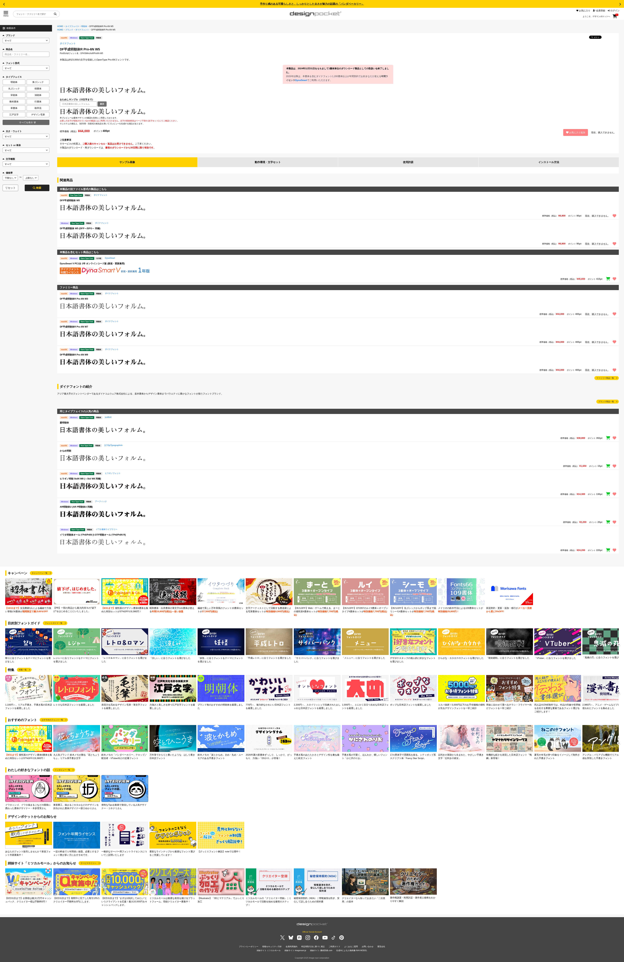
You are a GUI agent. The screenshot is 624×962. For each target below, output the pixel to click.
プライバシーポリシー (248, 946)
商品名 (9, 49)
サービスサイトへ (88, 863)
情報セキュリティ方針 (272, 946)
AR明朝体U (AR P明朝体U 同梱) (76, 506)
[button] (4, 4)
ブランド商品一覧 (606, 401)
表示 (102, 104)
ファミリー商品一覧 (605, 378)
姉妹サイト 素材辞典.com (321, 950)
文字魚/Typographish (113, 445)
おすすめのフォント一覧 (52, 720)
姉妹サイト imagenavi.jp (295, 950)
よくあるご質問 (351, 946)
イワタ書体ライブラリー (106, 529)
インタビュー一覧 (62, 770)
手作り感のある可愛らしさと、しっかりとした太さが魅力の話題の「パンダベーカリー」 (312, 3)
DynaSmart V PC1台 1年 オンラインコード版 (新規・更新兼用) (92, 263)
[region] (338, 111)
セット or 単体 (13, 145)
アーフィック (101, 501)
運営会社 (381, 946)
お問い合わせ (367, 946)
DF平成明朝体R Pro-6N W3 (74, 298)
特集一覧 (23, 670)
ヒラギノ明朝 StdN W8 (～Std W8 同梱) (80, 478)
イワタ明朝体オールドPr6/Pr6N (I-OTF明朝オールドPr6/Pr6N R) (93, 534)
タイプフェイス (72, 26)
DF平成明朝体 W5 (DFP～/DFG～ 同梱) (80, 228)
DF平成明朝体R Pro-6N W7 (74, 326)
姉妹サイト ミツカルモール (269, 950)
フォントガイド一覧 (53, 623)
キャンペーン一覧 (39, 573)
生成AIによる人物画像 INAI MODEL (351, 950)
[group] (28, 595)
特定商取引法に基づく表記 (313, 946)
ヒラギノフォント (113, 473)
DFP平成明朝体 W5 (70, 200)
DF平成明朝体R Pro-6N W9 (74, 354)
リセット (10, 187)
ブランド (10, 35)
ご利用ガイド (334, 946)
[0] (615, 17)
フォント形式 (13, 63)
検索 (38, 187)
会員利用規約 (291, 946)
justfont (108, 417)
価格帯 (9, 172)
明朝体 (84, 26)
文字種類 (10, 159)
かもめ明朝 (65, 450)
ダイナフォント (82, 30)
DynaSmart (301, 80)
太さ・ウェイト (14, 131)
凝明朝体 (64, 422)
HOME (60, 26)
